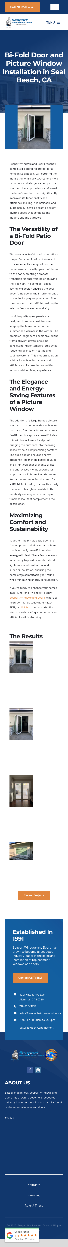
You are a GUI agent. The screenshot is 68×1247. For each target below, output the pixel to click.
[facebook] (30, 1070)
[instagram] (38, 1070)
